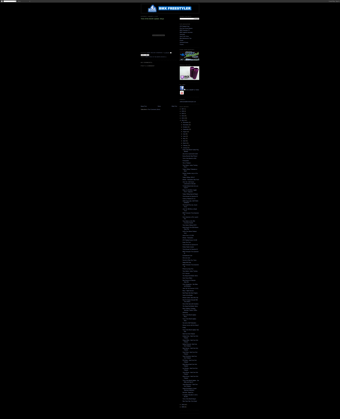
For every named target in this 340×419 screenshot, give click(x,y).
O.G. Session (186, 273)
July (184, 134)
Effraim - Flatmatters (188, 237)
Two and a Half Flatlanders (189, 323)
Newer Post (144, 106)
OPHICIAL (185, 312)
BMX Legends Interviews (186, 32)
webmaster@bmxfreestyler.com (188, 101)
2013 (183, 115)
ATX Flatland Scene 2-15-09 (190, 240)
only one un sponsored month (190, 153)
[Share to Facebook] (147, 55)
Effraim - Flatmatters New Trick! (191, 179)
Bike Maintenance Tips (186, 38)
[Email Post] (170, 52)
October (185, 127)
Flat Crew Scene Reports (186, 28)
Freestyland (186, 160)
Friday (184, 327)
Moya (147, 56)
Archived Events (184, 42)
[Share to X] (145, 55)
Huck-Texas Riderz (187, 278)
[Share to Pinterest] (148, 55)
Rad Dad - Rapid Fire (188, 392)
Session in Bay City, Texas (189, 260)
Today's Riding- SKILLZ (189, 177)
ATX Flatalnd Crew (184, 26)
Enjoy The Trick (187, 242)
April (184, 141)
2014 (183, 113)
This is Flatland (186, 163)
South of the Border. (188, 295)
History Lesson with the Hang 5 (191, 325)
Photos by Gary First (188, 269)
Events (181, 40)
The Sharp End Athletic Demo (190, 275)
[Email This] (141, 55)
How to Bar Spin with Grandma (190, 304)
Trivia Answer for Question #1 (190, 249)
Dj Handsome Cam (187, 255)
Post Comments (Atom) (154, 109)
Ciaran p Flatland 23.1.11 (189, 198)
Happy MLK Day (187, 262)
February (185, 145)
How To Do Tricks (184, 36)
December (186, 122)
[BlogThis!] (143, 55)
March (185, 143)
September (186, 129)
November (186, 124)
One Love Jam (186, 258)
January (185, 147)
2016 (183, 111)
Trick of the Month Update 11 (157, 56)
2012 (183, 118)
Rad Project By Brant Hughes (190, 293)
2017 (183, 109)
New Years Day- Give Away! (190, 401)
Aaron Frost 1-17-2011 (188, 235)
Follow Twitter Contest (188, 247)
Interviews (182, 34)
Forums (182, 44)
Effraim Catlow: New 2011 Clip (190, 297)
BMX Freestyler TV (185, 30)
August (185, 131)
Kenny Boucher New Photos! (190, 156)
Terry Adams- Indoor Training (190, 271)
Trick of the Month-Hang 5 (189, 399)
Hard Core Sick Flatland (189, 333)
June (184, 136)
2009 (183, 407)
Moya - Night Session (188, 290)
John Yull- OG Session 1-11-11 (190, 288)
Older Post (174, 106)
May (184, 138)
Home (159, 106)
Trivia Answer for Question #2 (190, 244)
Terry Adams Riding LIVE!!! (190, 225)
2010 (183, 404)
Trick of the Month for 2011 (189, 158)
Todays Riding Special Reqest (190, 194)
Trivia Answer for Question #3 (190, 196)
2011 (183, 120)
